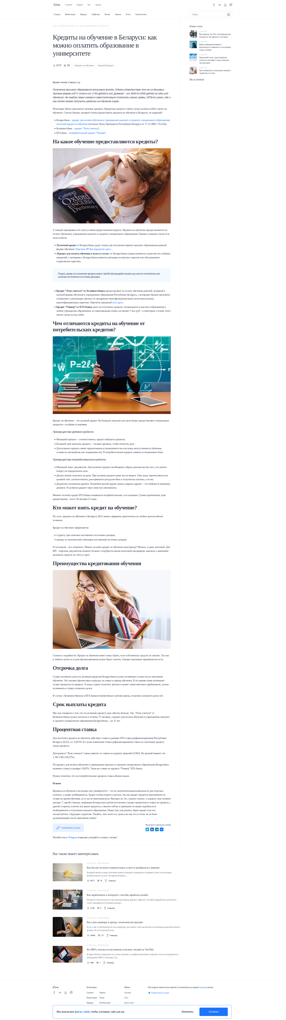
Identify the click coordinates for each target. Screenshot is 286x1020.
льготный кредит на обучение (72, 123)
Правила (80, 5)
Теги (89, 5)
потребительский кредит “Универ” (87, 132)
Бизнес (107, 14)
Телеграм (203, 987)
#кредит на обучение (84, 65)
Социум (57, 14)
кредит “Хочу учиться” (87, 128)
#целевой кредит (105, 65)
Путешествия (140, 14)
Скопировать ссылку (70, 827)
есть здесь (117, 302)
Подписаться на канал (160, 993)
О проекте (68, 5)
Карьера (83, 14)
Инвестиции (70, 14)
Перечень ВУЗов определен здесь (93, 249)
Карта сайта (129, 1003)
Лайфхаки (95, 14)
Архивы (98, 5)
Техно (128, 14)
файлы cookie (82, 1011)
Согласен (214, 1011)
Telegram (72, 837)
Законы (118, 14)
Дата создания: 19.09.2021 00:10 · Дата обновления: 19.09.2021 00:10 (80, 26)
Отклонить (187, 1011)
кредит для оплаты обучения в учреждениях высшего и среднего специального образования (120, 120)
